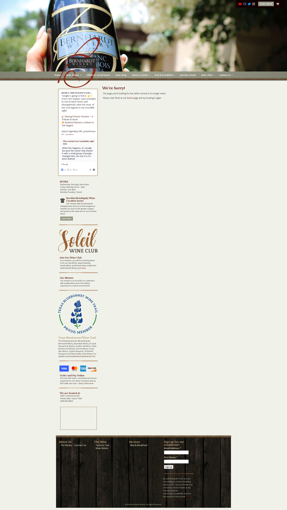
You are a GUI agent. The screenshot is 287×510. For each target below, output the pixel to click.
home (58, 75)
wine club (207, 75)
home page (132, 97)
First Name (171, 457)
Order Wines (266, 3)
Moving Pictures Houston (77, 116)
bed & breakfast (164, 75)
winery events (140, 75)
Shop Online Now (86, 383)
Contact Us (80, 445)
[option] (143, 35)
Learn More (66, 218)
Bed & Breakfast (139, 445)
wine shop (121, 75)
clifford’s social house (98, 75)
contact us (225, 75)
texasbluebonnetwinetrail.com (82, 356)
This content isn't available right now (78, 142)
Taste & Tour (102, 445)
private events (188, 75)
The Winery (66, 445)
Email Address (172, 448)
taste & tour (73, 75)
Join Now (82, 268)
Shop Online (102, 448)
